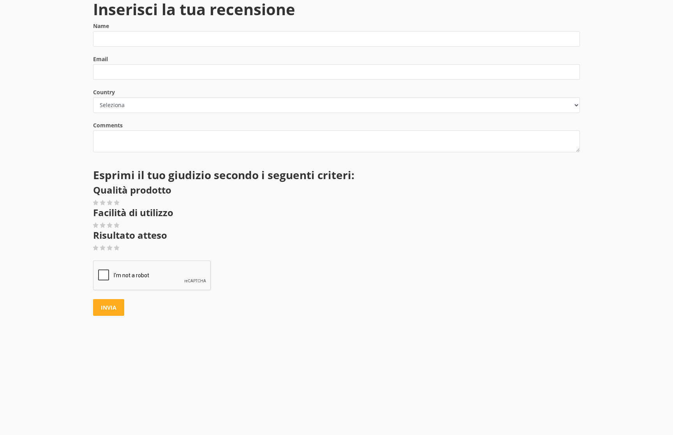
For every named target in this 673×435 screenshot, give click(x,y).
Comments (108, 125)
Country (104, 92)
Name (101, 26)
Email (100, 59)
